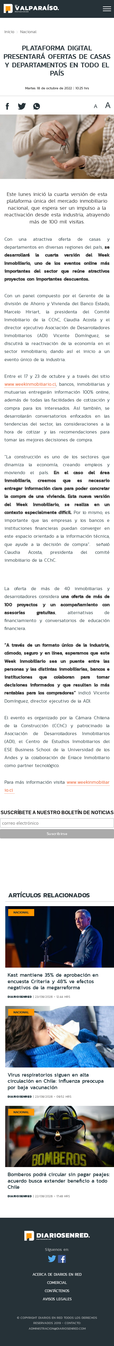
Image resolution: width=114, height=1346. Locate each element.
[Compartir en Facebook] (7, 109)
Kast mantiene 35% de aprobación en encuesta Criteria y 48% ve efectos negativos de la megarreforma (53, 981)
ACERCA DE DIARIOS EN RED (57, 1274)
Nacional (28, 32)
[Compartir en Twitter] (22, 109)
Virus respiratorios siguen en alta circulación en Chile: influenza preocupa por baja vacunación (56, 1081)
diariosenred (20, 996)
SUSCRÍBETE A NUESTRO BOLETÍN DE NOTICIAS (57, 812)
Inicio (9, 32)
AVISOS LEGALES (57, 1299)
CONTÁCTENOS (57, 1291)
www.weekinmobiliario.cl (30, 384)
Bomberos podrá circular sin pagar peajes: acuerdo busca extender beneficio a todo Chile (59, 1181)
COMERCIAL (57, 1282)
